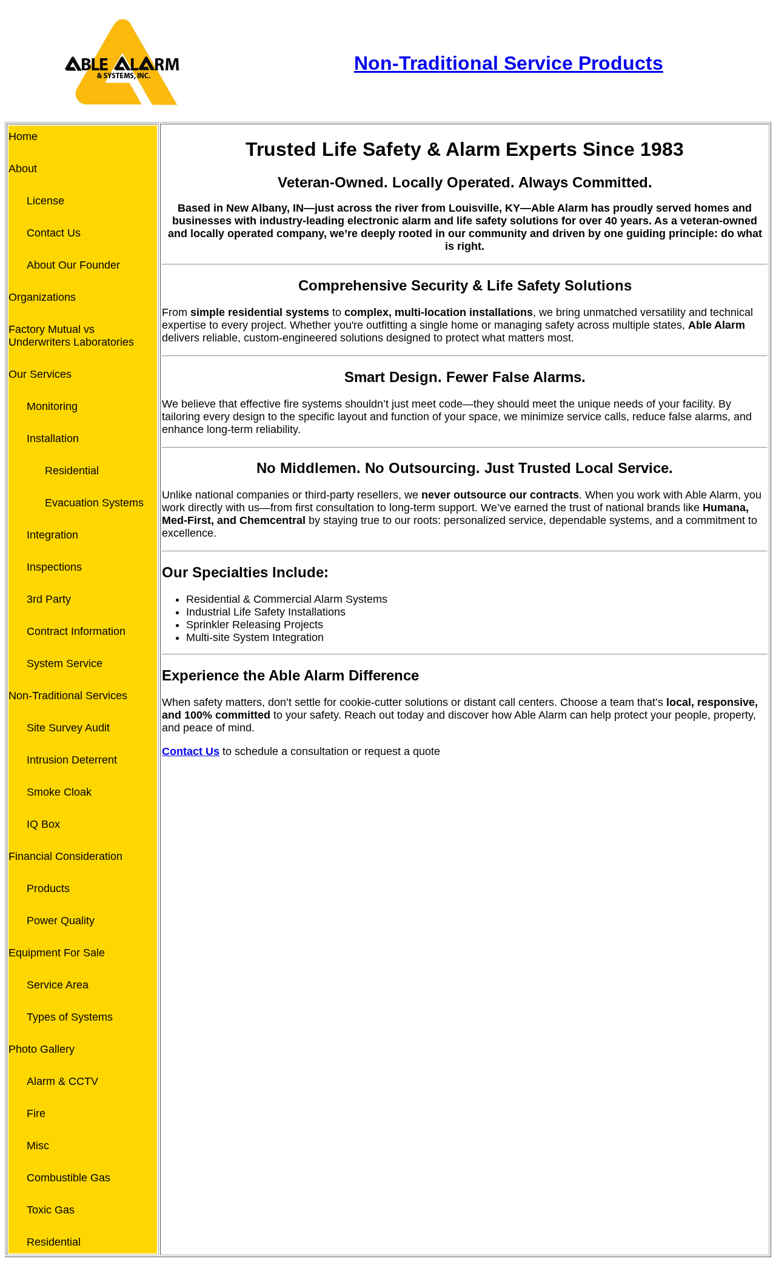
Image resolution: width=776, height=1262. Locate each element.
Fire (36, 1113)
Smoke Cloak (59, 792)
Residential (72, 471)
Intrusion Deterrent (72, 760)
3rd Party (49, 599)
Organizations (42, 297)
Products (48, 888)
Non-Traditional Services (67, 696)
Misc (38, 1145)
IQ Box (43, 824)
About (22, 169)
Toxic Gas (51, 1210)
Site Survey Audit (68, 728)
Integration (52, 535)
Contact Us (54, 233)
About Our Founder (73, 265)
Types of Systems (70, 1017)
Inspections (54, 567)
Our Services (40, 374)
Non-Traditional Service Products (508, 63)
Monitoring (52, 406)
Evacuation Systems (94, 503)
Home (23, 136)
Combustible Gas (68, 1178)
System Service (64, 663)
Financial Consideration (65, 856)
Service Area (58, 985)
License (45, 201)
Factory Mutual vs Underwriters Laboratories (71, 335)
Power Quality (61, 921)
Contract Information (76, 631)
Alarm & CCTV (62, 1081)
